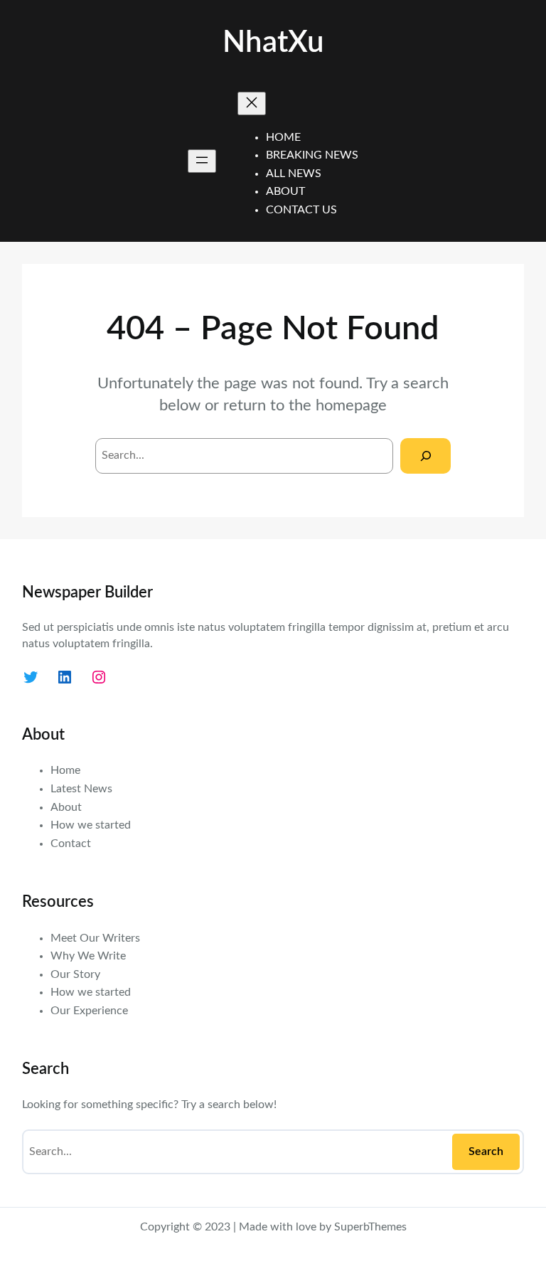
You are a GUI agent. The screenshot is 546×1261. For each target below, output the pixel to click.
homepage (351, 405)
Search (486, 1151)
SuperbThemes (370, 1227)
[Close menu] (251, 103)
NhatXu (273, 43)
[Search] (425, 455)
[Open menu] (202, 161)
